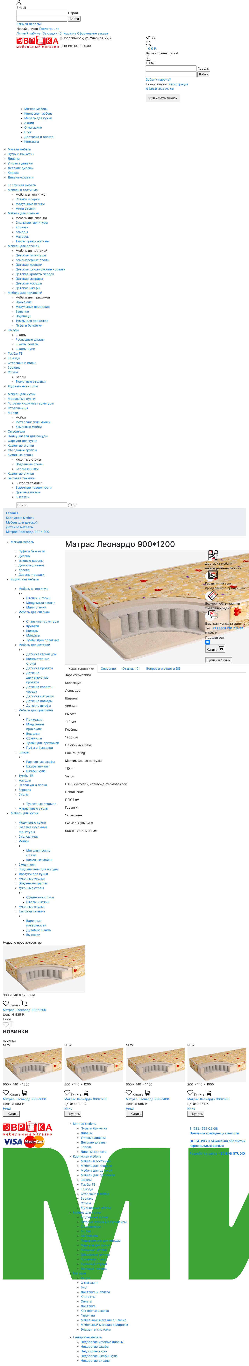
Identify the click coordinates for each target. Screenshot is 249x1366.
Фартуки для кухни (22, 441)
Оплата (86, 1301)
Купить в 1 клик (219, 660)
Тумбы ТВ (15, 353)
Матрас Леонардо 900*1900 (209, 1099)
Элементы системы (96, 1329)
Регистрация (49, 29)
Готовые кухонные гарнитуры (31, 403)
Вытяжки (23, 497)
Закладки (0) (53, 33)
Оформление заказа (92, 33)
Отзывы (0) (131, 668)
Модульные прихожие (33, 307)
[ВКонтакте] (207, 642)
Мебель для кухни (38, 118)
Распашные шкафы (30, 339)
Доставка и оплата (38, 137)
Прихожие (24, 302)
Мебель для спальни (23, 213)
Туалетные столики (31, 381)
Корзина (70, 33)
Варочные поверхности (34, 487)
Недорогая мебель (87, 1337)
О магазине (33, 127)
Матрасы (22, 236)
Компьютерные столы (32, 260)
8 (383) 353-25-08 (160, 89)
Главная (12, 513)
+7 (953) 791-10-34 (228, 628)
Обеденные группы (22, 450)
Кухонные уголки (21, 445)
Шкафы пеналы (27, 344)
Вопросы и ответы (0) (163, 668)
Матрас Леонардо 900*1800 (24, 1099)
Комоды (22, 232)
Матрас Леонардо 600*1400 (147, 1099)
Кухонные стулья (21, 473)
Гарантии (88, 1315)
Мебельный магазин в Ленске (103, 1320)
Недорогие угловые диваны (102, 1342)
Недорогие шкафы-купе (99, 1356)
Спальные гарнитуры (32, 222)
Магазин (79, 1273)
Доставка (88, 1306)
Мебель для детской (23, 246)
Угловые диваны (20, 163)
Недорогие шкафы (95, 1346)
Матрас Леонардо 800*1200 (86, 1099)
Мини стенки (26, 208)
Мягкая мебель (35, 109)
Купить (212, 650)
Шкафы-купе (25, 349)
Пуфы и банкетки (21, 154)
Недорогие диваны (95, 1360)
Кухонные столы (20, 455)
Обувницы (23, 316)
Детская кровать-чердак (35, 274)
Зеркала (14, 367)
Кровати (22, 227)
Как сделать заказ (95, 1311)
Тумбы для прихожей (32, 321)
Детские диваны (20, 168)
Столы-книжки (27, 469)
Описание (108, 668)
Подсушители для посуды (28, 436)
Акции (29, 123)
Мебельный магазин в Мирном (104, 1325)
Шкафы (13, 330)
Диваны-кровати (21, 177)
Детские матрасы (29, 279)
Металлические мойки (33, 422)
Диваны (14, 159)
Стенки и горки (28, 199)
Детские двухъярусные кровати (40, 269)
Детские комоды (29, 283)
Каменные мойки (29, 427)
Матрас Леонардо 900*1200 (27, 532)
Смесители (16, 431)
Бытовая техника (21, 478)
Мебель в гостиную (23, 190)
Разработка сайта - (217, 1153)
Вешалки (22, 311)
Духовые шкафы (28, 492)
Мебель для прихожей (25, 293)
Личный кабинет (29, 33)
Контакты (31, 141)
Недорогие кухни (94, 1351)
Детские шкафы (28, 288)
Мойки (13, 413)
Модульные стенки (30, 204)
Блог (28, 132)
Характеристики (81, 668)
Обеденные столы (29, 464)
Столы (13, 372)
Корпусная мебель (38, 113)
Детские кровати (29, 265)
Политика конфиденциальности (214, 1133)
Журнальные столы (23, 386)
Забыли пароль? (29, 24)
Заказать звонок (164, 98)
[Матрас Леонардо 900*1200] (132, 607)
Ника (7, 1108)
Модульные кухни (21, 399)
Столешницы (18, 408)
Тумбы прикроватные (32, 241)
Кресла (13, 173)
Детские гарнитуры (31, 255)
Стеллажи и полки (22, 363)
